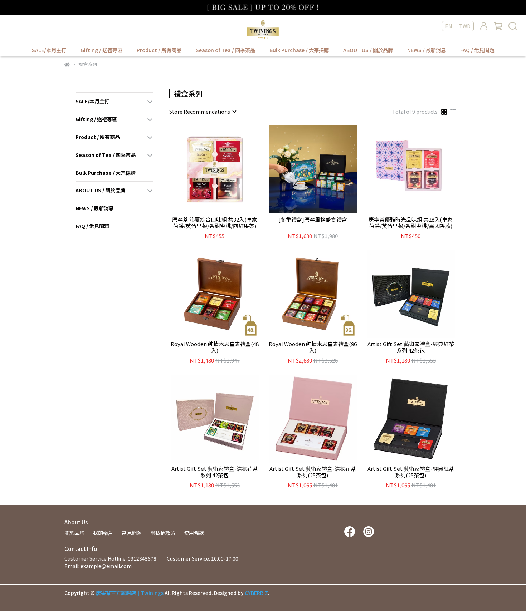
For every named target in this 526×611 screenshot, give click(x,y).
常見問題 (132, 532)
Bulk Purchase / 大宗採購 (299, 50)
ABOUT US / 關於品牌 (368, 50)
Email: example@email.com (98, 566)
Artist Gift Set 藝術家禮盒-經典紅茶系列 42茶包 (410, 347)
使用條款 (194, 532)
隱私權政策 (162, 532)
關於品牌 (74, 532)
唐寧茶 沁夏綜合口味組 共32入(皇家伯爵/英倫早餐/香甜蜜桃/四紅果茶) (214, 222)
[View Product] (204, 169)
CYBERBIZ (256, 592)
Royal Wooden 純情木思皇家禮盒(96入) (313, 347)
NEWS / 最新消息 (426, 50)
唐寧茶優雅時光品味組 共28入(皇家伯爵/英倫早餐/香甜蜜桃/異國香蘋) (411, 222)
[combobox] (202, 111)
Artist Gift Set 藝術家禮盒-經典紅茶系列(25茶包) (410, 471)
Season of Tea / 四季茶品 (225, 50)
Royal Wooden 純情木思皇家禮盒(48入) (215, 347)
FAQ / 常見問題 (477, 50)
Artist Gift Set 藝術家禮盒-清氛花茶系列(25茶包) (312, 471)
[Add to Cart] (225, 169)
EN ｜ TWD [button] (458, 26)
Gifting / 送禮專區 (101, 50)
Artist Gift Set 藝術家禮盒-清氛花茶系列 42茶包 (214, 471)
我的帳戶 (103, 532)
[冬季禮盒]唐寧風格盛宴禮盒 (312, 219)
